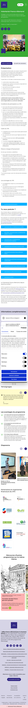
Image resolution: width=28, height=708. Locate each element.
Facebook (17, 645)
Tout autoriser (14, 371)
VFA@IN (19, 215)
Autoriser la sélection (14, 375)
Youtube (14, 645)
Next (15, 384)
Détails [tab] (12, 331)
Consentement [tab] (4, 331)
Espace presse (14, 685)
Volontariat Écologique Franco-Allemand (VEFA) (13, 252)
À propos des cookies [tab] (21, 331)
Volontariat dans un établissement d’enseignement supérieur (12, 240)
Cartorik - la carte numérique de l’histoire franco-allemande (14, 657)
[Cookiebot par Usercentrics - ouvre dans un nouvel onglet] (21, 328)
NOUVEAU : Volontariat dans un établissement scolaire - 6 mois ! (14, 233)
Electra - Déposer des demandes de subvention (14, 649)
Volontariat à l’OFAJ (8, 277)
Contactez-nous (14, 689)
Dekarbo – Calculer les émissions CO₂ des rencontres (14, 665)
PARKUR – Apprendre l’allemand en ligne (14, 667)
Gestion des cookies (24, 697)
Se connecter (25, 4)
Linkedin (11, 645)
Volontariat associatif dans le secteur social (14, 246)
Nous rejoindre (14, 687)
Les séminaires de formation (10, 204)
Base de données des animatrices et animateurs (14, 651)
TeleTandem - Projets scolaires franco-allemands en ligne (14, 653)
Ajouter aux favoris (2, 29)
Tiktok (20, 645)
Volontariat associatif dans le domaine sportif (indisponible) (14, 259)
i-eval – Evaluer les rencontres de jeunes (14, 662)
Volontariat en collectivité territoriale (12, 271)
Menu (21, 4)
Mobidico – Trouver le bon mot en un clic (14, 669)
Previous (13, 384)
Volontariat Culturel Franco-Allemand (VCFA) (14, 266)
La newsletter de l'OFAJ (14, 679)
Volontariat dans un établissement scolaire (14, 226)
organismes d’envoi (7, 222)
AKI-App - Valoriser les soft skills (14, 660)
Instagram (7, 645)
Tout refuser (14, 379)
